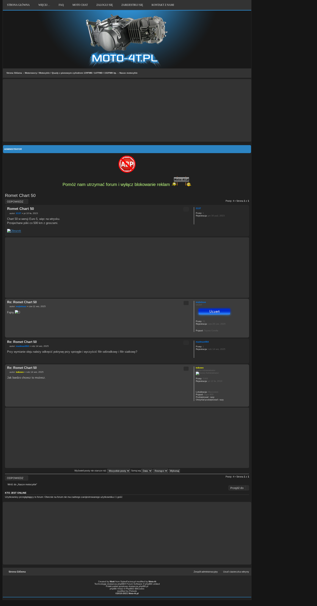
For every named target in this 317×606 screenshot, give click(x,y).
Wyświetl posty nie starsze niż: (90, 470)
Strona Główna (14, 73)
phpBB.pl (143, 586)
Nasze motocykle (128, 73)
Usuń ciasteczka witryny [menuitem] (236, 571)
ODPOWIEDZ (15, 201)
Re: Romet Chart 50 (22, 302)
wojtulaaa (201, 302)
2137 (198, 208)
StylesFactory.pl (128, 581)
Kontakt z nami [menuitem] (163, 4)
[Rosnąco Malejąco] (160, 470)
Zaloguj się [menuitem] (104, 4)
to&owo (200, 367)
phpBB (121, 584)
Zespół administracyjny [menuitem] (206, 571)
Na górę (246, 234)
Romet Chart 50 (20, 195)
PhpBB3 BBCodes (135, 588)
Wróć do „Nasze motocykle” (22, 484)
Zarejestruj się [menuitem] (132, 4)
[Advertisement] (127, 110)
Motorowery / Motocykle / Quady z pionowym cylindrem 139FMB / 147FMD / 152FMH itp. (71, 73)
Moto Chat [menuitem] (80, 4)
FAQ (61, 4)
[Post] (8, 213)
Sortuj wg (136, 470)
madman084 (202, 342)
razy (212, 397)
